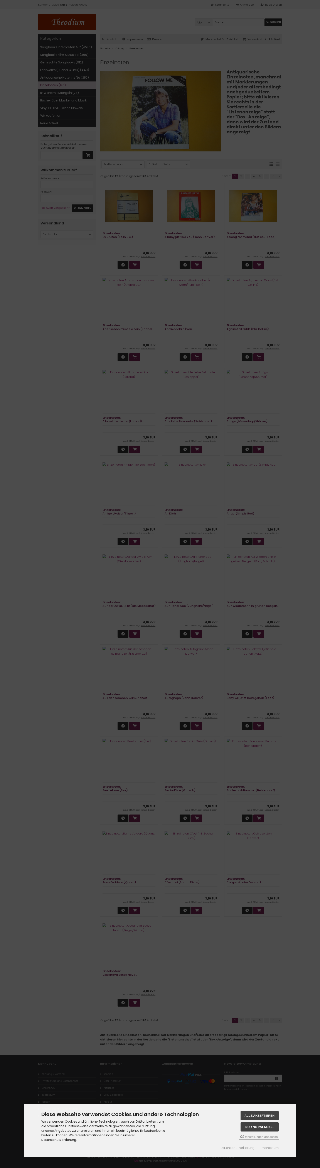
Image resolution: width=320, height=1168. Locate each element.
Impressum (270, 1148)
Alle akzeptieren (259, 1115)
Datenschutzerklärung (237, 1148)
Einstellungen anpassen (261, 1136)
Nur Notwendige (259, 1127)
